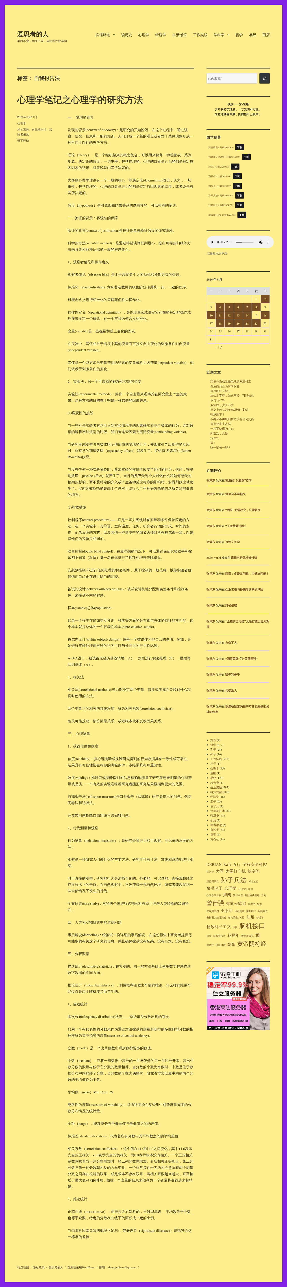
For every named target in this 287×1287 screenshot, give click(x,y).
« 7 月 (219, 347)
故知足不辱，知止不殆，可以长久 (232, 396)
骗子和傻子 (232, 674)
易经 (252, 34)
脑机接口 (252, 925)
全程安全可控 (255, 864)
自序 (209, 936)
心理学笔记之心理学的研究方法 (80, 99)
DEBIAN (214, 864)
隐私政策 (39, 1267)
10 (211, 315)
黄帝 (213, 834)
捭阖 (227, 894)
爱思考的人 (33, 33)
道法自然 (221, 944)
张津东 (211, 480)
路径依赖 (231, 605)
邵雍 (213, 820)
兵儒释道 (103, 34)
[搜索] (264, 78)
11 (220, 315)
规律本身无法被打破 (244, 557)
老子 (213, 801)
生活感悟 (179, 34)
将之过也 (253, 881)
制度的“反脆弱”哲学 (238, 480)
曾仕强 (215, 903)
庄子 (213, 764)
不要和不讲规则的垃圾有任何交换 (232, 419)
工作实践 (200, 34)
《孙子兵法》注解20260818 (220, 195)
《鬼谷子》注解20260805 (219, 185)
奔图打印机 (236, 871)
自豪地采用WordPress (81, 1267)
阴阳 (231, 944)
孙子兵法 (234, 879)
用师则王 (251, 911)
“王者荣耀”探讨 (235, 526)
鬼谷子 (214, 830)
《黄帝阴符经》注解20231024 (221, 214)
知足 (250, 917)
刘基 (213, 740)
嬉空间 (254, 871)
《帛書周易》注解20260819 (220, 147)
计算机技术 (217, 811)
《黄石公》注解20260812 (219, 176)
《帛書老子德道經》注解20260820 (223, 157)
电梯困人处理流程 (216, 917)
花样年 (233, 935)
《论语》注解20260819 (218, 166)
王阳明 (227, 910)
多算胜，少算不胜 (222, 405)
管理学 (260, 917)
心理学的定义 (245, 888)
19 (229, 323)
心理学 (143, 34)
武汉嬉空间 (213, 911)
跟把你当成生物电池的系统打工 (230, 381)
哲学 (239, 34)
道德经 (210, 944)
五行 (237, 864)
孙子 (213, 754)
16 (265, 315)
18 (220, 323)
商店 (266, 34)
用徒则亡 (263, 911)
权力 (259, 904)
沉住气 (214, 438)
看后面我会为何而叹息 (224, 386)
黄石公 (214, 839)
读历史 (126, 34)
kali (227, 863)
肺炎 (235, 927)
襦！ (213, 443)
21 (247, 323)
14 (247, 315)
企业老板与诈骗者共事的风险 (244, 589)
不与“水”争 (217, 400)
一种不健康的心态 (222, 429)
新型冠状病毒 (252, 895)
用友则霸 (239, 911)
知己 (242, 917)
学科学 (219, 34)
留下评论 (23, 140)
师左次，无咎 (219, 433)
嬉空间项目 (213, 881)
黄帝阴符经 (251, 943)
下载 (239, 147)
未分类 (214, 783)
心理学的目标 (214, 895)
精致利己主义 (219, 926)
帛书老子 (215, 888)
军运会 (210, 871)
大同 (220, 871)
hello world (214, 557)
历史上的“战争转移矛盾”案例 (229, 410)
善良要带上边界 (220, 424)
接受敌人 (231, 690)
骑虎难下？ (217, 414)
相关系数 (23, 129)
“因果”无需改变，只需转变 (243, 510)
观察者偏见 (247, 936)
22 (256, 323)
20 (238, 323)
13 (238, 315)
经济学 (160, 34)
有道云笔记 (236, 903)
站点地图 (23, 1267)
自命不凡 (231, 642)
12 (229, 315)
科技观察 (216, 792)
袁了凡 (214, 806)
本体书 (251, 904)
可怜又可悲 (232, 542)
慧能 (213, 773)
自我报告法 (39, 129)
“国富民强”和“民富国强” (241, 658)
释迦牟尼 (216, 825)
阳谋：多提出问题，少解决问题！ (247, 573)
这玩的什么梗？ (220, 391)
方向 (263, 895)
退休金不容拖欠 (235, 494)
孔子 (213, 749)
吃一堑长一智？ (220, 447)
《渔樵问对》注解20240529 (220, 205)
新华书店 (238, 895)
